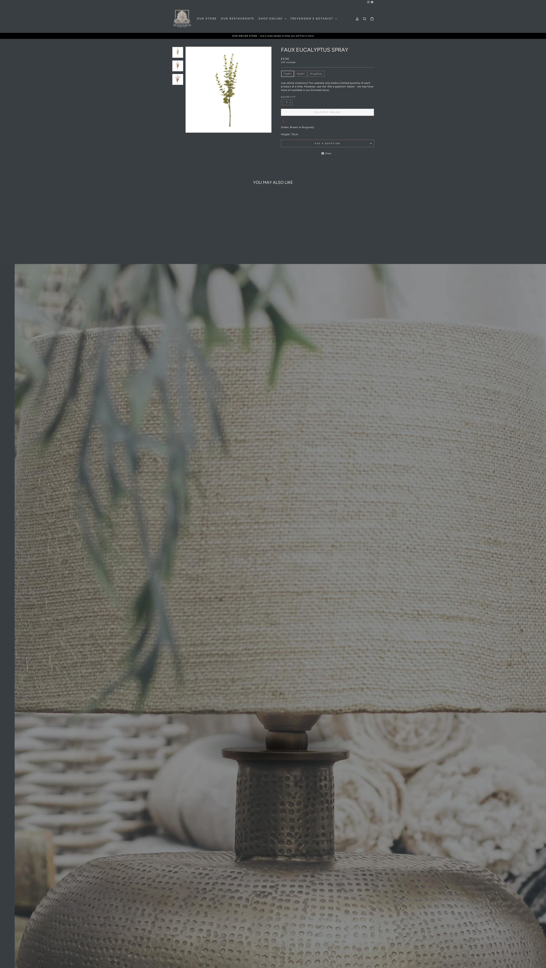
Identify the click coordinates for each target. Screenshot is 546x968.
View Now (272, 758)
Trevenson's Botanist (312, 18)
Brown (301, 73)
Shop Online (271, 18)
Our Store (207, 18)
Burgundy (316, 73)
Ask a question (327, 143)
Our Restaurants (237, 18)
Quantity (288, 97)
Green (287, 73)
